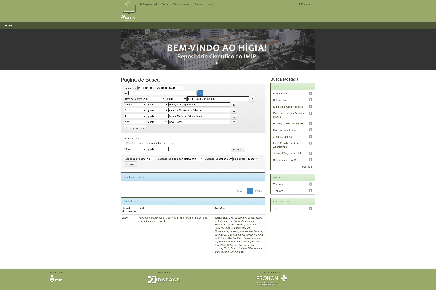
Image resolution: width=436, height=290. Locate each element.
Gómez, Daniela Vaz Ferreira (289, 123)
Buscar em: (130, 88)
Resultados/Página (135, 159)
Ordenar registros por (170, 159)
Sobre (165, 4)
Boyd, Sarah (243, 241)
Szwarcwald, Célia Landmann (230, 217)
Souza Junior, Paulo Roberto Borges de (235, 222)
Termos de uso (181, 4)
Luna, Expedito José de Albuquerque (286, 145)
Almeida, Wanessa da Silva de (246, 231)
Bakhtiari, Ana (280, 93)
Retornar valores (135, 128)
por (126, 93)
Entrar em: (307, 4)
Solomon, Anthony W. (232, 251)
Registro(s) (239, 159)
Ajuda (211, 4)
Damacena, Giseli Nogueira (229, 234)
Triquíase (278, 191)
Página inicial (149, 4)
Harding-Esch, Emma (226, 248)
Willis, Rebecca (228, 245)
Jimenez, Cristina (247, 245)
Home (8, 25)
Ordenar (209, 159)
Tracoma (278, 184)
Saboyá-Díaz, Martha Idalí (287, 153)
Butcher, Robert (227, 241)
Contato (199, 4)
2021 (276, 208)
